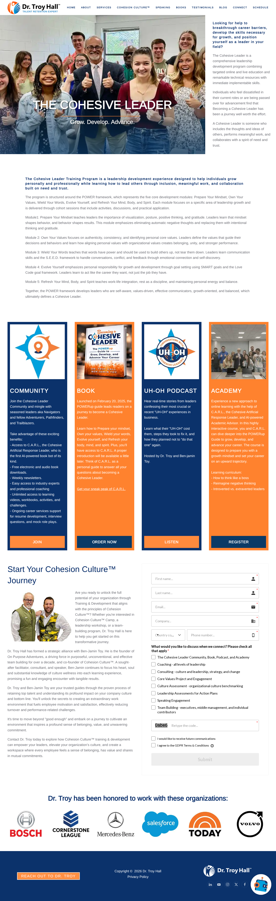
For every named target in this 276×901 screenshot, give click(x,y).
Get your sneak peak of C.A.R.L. (101, 489)
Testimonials (203, 7)
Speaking (163, 7)
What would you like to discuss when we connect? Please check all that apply (201, 648)
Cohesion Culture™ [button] (133, 7)
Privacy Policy (138, 877)
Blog (223, 7)
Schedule (260, 7)
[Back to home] (34, 7)
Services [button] (104, 7)
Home (71, 7)
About (86, 7)
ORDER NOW (104, 542)
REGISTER (239, 542)
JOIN (37, 542)
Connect (240, 7)
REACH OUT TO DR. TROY (48, 876)
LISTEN (172, 542)
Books (181, 7)
